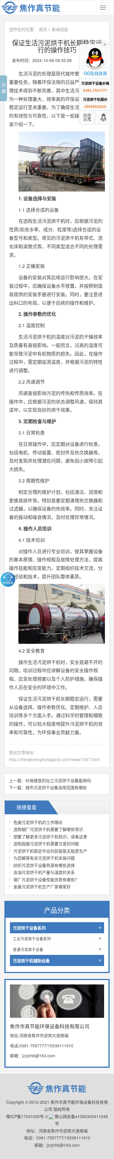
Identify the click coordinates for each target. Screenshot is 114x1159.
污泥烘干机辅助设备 (31, 960)
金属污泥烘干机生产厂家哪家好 (42, 886)
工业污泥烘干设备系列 (32, 938)
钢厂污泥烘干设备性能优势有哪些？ (46, 879)
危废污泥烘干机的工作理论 (38, 822)
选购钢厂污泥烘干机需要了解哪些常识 (48, 829)
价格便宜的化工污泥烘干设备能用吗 (58, 780)
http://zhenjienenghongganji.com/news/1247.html (54, 759)
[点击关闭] (104, 43)
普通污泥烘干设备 (28, 949)
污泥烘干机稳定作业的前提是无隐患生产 (50, 851)
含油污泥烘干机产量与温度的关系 (44, 872)
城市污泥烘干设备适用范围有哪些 (56, 787)
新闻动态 (60, 29)
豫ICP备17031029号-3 (27, 1116)
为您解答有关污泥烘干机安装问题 (44, 858)
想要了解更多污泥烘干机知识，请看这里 (50, 836)
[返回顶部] (103, 117)
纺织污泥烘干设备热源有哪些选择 (44, 865)
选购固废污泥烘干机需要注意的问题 (46, 843)
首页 (43, 29)
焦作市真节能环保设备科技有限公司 (34, 7)
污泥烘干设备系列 (29, 928)
